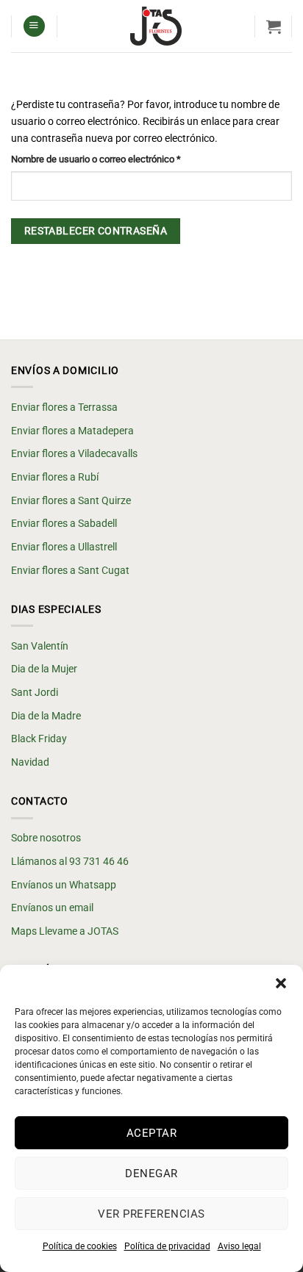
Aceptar (151, 1133)
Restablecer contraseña (95, 231)
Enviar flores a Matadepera (72, 431)
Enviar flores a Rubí (55, 477)
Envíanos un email (52, 908)
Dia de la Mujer (44, 669)
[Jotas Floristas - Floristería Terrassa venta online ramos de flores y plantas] (155, 26)
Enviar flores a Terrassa (64, 407)
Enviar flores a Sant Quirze (71, 501)
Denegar (151, 1173)
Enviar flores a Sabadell (64, 523)
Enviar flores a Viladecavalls (74, 454)
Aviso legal (239, 1246)
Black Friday (39, 739)
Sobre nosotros (46, 838)
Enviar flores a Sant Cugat (70, 570)
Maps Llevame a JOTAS (64, 931)
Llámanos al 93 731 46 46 (70, 861)
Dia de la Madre (46, 716)
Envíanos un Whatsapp (63, 885)
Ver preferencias (151, 1214)
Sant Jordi (34, 692)
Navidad (30, 762)
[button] (281, 983)
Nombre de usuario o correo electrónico (118, 159)
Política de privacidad (167, 1246)
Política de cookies (80, 1246)
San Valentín (39, 646)
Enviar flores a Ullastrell (64, 547)
